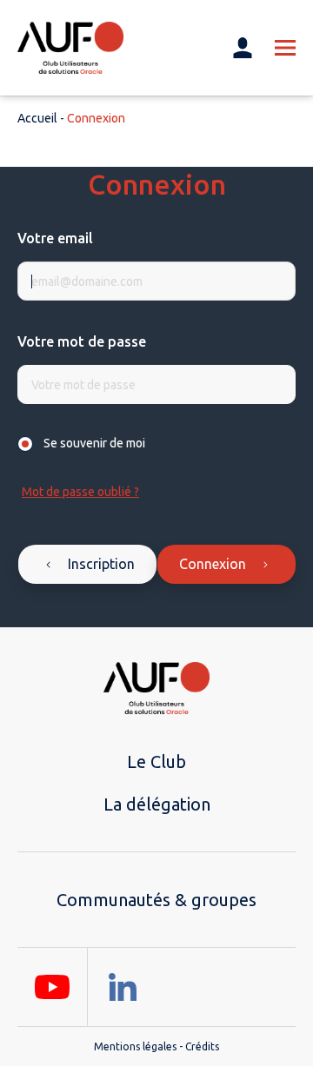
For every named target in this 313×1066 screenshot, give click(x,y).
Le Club (156, 761)
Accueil (37, 118)
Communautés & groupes (156, 900)
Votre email (55, 238)
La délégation (156, 804)
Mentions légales (135, 1046)
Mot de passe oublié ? (80, 492)
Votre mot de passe (81, 341)
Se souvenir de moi (94, 443)
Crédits (202, 1046)
